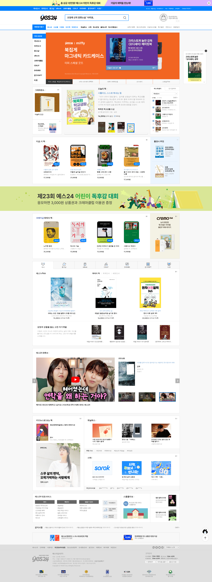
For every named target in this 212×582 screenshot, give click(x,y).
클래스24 (103, 27)
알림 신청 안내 (62, 513)
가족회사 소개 (172, 547)
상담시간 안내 (173, 562)
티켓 (36, 80)
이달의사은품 (151, 27)
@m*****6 (120, 488)
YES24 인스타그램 (162, 547)
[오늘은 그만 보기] (205, 51)
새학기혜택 (131, 27)
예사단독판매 (141, 27)
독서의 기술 (74, 246)
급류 (138, 366)
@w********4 (103, 488)
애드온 (37, 518)
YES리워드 (110, 509)
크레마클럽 (38, 61)
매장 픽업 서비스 (63, 510)
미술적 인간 (39, 114)
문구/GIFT (38, 75)
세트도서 (116, 273)
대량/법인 (176, 27)
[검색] (124, 18)
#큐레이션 (108, 451)
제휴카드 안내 (40, 515)
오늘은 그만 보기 (113, 68)
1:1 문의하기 (150, 562)
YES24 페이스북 (156, 547)
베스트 (49, 27)
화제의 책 (44, 218)
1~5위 (154, 97)
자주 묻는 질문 (162, 562)
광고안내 (91, 547)
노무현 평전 (48, 246)
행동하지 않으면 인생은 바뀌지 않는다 (122, 341)
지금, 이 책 (40, 141)
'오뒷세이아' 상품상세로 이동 (165, 123)
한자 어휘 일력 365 (150, 313)
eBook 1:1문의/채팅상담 (169, 558)
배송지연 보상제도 (110, 516)
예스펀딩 (96, 27)
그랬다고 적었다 (129, 246)
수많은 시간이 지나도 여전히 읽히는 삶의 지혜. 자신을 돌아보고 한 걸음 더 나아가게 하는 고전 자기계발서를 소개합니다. (56, 333)
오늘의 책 (102, 89)
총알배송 (60, 505)
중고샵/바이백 (40, 513)
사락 (89, 27)
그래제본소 (40, 90)
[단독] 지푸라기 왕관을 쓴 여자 (108, 246)
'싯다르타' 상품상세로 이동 (165, 130)
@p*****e (139, 488)
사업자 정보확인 (98, 561)
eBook (37, 56)
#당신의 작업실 (119, 451)
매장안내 (75, 27)
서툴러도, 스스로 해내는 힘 (110, 93)
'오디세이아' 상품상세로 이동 (165, 110)
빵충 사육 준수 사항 (104, 172)
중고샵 (36, 51)
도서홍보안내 (83, 547)
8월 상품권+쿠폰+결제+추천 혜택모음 (93, 527)
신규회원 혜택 (40, 510)
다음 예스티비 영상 (177, 380)
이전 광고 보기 (177, 21)
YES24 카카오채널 (153, 547)
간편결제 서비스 (63, 518)
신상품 (55, 27)
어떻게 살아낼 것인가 (78, 172)
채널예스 (91, 420)
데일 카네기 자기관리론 (141, 341)
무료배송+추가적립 (41, 508)
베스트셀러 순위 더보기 (175, 97)
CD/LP (36, 65)
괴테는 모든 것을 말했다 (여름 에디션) (61, 313)
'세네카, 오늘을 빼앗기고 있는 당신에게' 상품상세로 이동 (165, 103)
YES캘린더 (110, 503)
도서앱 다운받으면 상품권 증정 (128, 527)
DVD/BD (37, 70)
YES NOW (38, 36)
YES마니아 (83, 505)
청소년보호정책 (72, 547)
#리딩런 (129, 451)
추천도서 (169, 27)
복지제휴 (106, 547)
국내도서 (37, 41)
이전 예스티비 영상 (34, 380)
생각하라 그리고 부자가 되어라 (165, 341)
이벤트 (62, 27)
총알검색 (60, 508)
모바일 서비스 (62, 515)
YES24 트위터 (159, 547)
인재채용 (42, 547)
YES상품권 (83, 510)
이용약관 (50, 547)
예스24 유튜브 (42, 353)
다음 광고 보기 (179, 21)
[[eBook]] (52, 232)
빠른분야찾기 (39, 27)
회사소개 (35, 547)
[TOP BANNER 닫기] (209, 3)
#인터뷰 (99, 451)
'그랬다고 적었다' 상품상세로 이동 (165, 116)
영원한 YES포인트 (41, 505)
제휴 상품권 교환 (85, 508)
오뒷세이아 (48, 172)
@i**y (112, 488)
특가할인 (161, 27)
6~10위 (159, 97)
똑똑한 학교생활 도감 (106, 109)
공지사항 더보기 (177, 527)
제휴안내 (98, 547)
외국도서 (37, 46)
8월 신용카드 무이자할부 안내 (59, 527)
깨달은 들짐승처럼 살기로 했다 (106, 313)
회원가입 (153, 8)
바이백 (68, 27)
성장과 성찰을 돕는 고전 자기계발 (52, 327)
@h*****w (129, 488)
